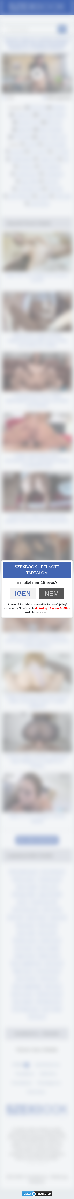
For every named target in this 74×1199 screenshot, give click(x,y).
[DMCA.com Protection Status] (37, 1193)
